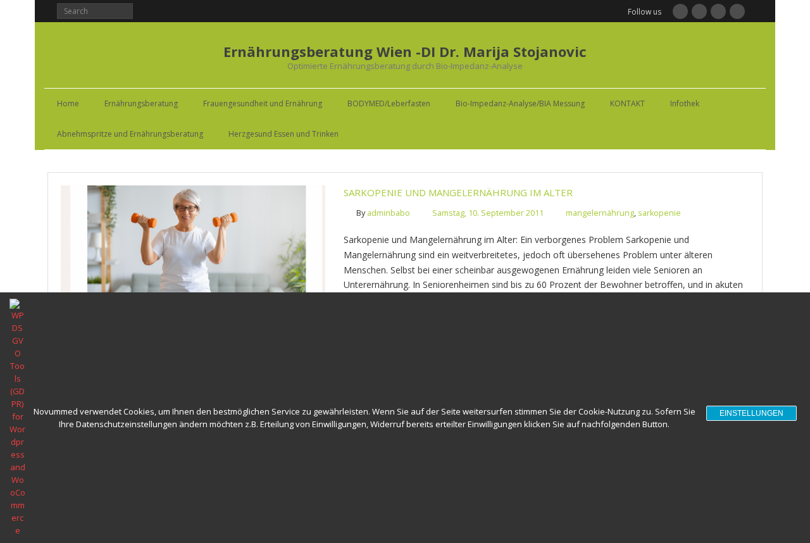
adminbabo (388, 213)
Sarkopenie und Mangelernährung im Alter (458, 192)
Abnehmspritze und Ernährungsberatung (130, 133)
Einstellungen (751, 413)
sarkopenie (659, 213)
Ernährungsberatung (141, 103)
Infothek (684, 103)
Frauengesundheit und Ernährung (262, 103)
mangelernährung (600, 213)
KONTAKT (627, 103)
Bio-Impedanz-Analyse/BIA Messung (520, 103)
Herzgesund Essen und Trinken (283, 133)
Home (68, 103)
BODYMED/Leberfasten (388, 103)
